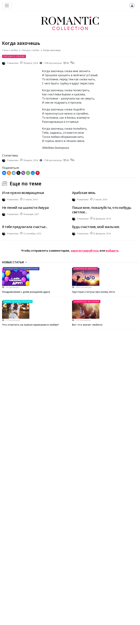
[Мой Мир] (33, 173)
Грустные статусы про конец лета (93, 291)
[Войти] (132, 5)
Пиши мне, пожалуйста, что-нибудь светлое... (101, 209)
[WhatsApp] (28, 173)
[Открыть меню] (7, 5)
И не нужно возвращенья (23, 192)
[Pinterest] (38, 173)
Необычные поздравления (21, 268)
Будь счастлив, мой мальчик (95, 226)
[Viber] (23, 173)
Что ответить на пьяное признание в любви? (30, 324)
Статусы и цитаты (85, 268)
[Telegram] (14, 173)
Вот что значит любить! (87, 324)
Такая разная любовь (17, 301)
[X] (18, 173)
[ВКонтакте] (4, 173)
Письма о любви (14, 56)
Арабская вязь (83, 192)
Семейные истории (86, 301)
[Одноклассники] (9, 173)
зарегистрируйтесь (85, 250)
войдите (112, 250)
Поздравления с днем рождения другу (26, 291)
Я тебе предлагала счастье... (24, 226)
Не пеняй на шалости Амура (25, 207)
